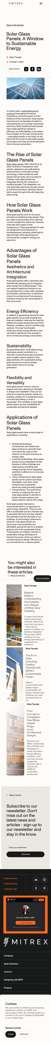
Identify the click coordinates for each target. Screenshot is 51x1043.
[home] (15, 3)
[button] (41, 3)
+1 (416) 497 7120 (10, 889)
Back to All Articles (15, 25)
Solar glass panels (15, 164)
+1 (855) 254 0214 (10, 884)
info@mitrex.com (10, 878)
